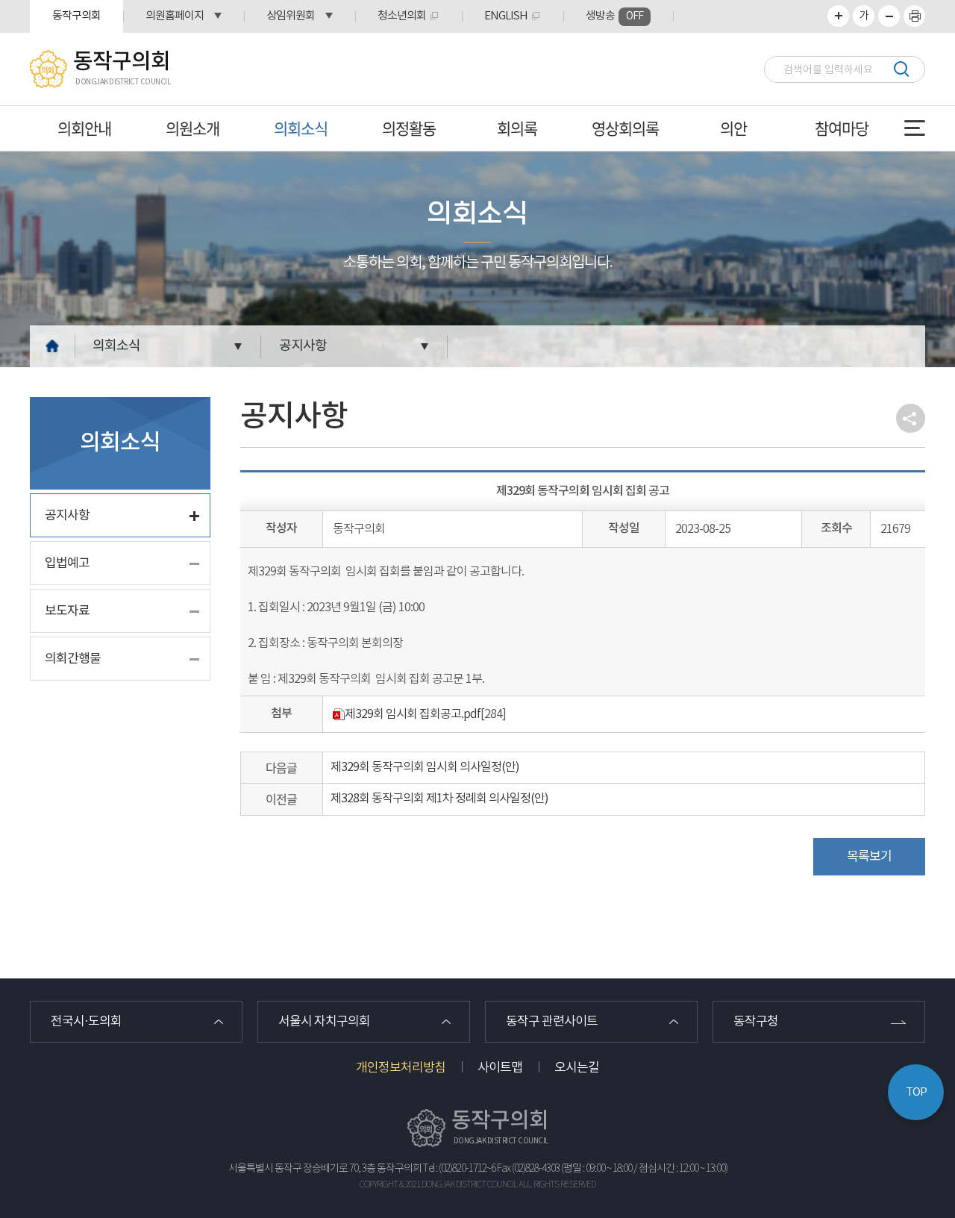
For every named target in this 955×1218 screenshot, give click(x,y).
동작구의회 (76, 16)
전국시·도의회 (86, 1021)
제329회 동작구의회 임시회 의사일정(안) (425, 767)
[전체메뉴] (914, 128)
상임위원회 (290, 16)
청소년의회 (402, 16)
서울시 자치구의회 (324, 1021)
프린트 (914, 16)
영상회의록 (625, 128)
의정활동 (409, 128)
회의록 (517, 128)
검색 (901, 69)
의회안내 (84, 128)
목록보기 (869, 856)
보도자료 (67, 611)
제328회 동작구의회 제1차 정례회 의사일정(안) (439, 798)
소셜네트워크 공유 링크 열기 (910, 418)
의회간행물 (73, 659)
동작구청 (755, 1021)
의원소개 (192, 128)
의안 (733, 128)
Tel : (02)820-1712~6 (459, 1169)
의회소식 (301, 128)
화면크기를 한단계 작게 (889, 16)
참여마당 (841, 128)
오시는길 (576, 1068)
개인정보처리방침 (400, 1068)
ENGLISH (505, 16)
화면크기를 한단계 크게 (838, 16)
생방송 (614, 16)
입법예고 (67, 563)
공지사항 (303, 346)
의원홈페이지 (174, 16)
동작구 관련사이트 (552, 1021)
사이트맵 (500, 1068)
